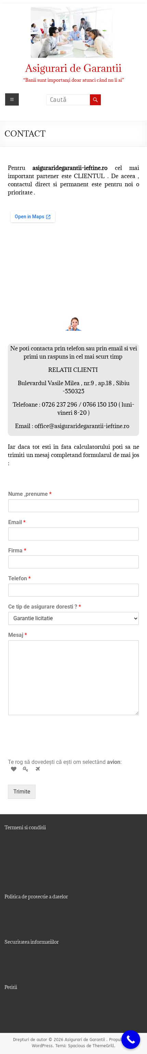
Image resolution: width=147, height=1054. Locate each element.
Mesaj (17, 635)
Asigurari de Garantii (73, 68)
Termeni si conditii (25, 827)
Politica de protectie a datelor (36, 896)
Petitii (10, 987)
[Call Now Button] (130, 1039)
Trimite (21, 791)
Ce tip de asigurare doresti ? (44, 606)
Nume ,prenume (30, 494)
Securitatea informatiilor (31, 942)
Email (17, 522)
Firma (17, 550)
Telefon (19, 578)
